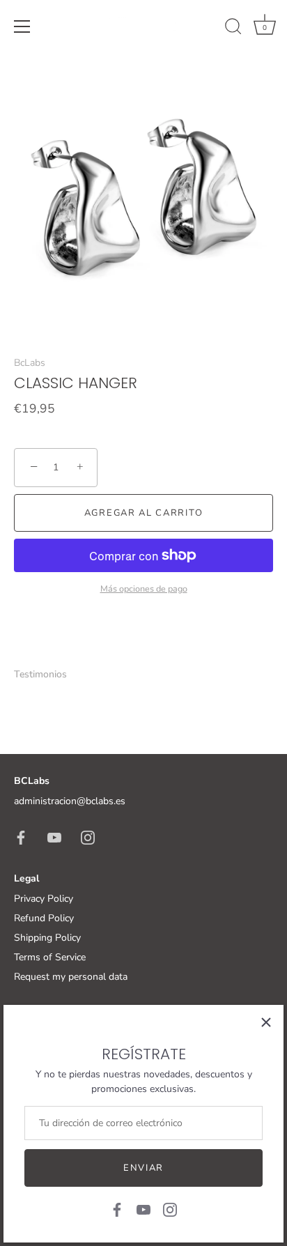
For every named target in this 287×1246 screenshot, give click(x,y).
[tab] (47, 674)
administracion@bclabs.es (69, 801)
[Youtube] (143, 1208)
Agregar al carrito (143, 513)
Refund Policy (44, 918)
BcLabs (29, 362)
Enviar (143, 1168)
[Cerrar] (266, 1022)
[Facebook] (117, 1208)
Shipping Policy (47, 937)
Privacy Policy (43, 898)
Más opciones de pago (143, 588)
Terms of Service (50, 957)
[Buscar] (233, 28)
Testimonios (40, 674)
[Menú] (22, 26)
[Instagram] (170, 1208)
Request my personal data (70, 976)
